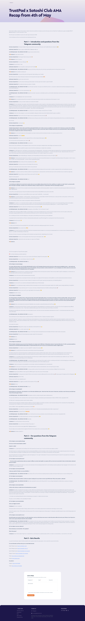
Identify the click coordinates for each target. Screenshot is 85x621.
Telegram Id (30, 580)
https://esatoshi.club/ (16, 558)
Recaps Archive (20, 617)
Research (11, 2)
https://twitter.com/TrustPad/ (17, 565)
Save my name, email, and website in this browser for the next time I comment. (40, 592)
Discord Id (51, 580)
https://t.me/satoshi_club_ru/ (23, 548)
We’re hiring (19, 615)
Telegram (34, 610)
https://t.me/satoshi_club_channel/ (22, 553)
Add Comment (30, 583)
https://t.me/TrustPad (16, 563)
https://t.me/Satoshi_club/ (22, 546)
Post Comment (30, 595)
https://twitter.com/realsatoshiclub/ (18, 555)
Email (39, 580)
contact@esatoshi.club (37, 613)
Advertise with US (20, 610)
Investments (19, 612)
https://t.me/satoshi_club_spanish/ (24, 551)
